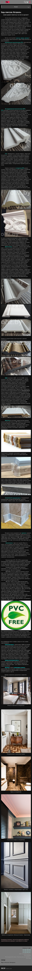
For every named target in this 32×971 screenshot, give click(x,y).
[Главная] (7, 2)
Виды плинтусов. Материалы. (8, 962)
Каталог (16, 6)
